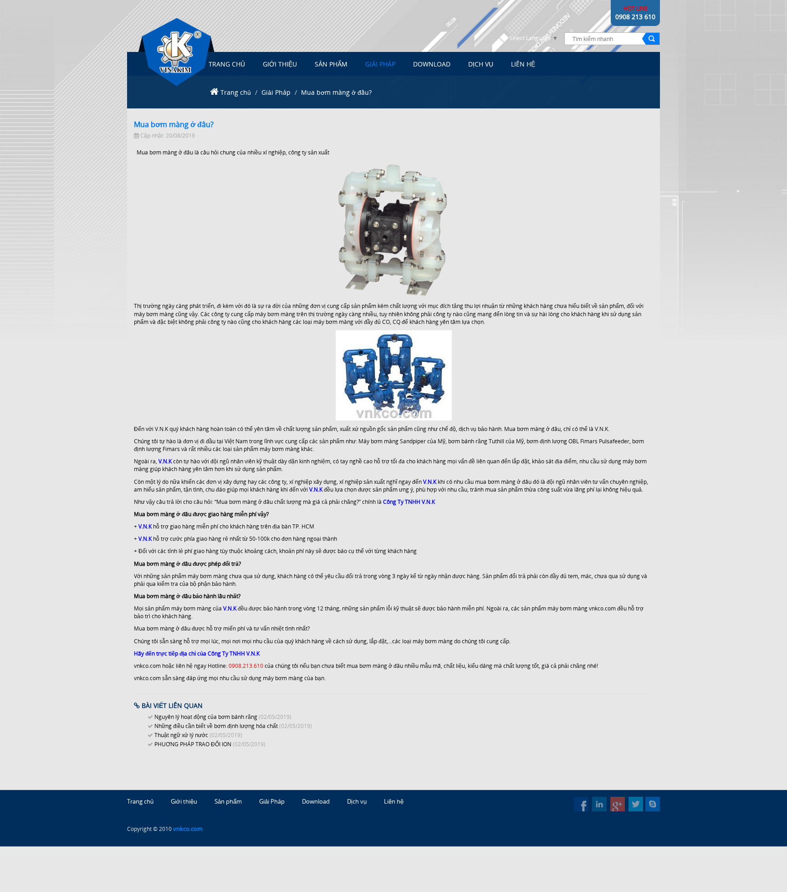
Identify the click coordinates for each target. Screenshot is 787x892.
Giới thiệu (280, 64)
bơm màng (162, 152)
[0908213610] (652, 804)
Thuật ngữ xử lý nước (181, 735)
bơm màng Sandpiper (398, 441)
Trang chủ (235, 92)
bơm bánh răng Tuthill (476, 441)
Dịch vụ (480, 64)
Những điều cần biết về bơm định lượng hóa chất (216, 726)
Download (431, 64)
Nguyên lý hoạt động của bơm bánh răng (205, 717)
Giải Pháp (380, 64)
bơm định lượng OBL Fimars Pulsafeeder (577, 441)
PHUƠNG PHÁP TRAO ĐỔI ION (192, 744)
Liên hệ (394, 801)
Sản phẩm (331, 64)
